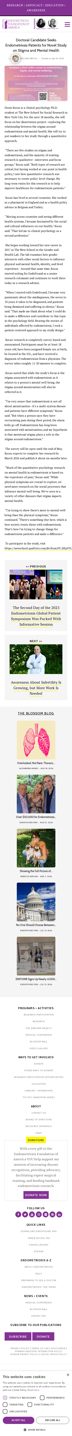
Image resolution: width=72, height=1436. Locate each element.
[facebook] (18, 1214)
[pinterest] (52, 1214)
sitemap (39, 1251)
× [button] (67, 1375)
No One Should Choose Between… (36, 925)
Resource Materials (39, 1126)
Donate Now (36, 1195)
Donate (43, 1336)
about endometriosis (39, 1266)
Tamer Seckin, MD (39, 1238)
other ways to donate (39, 1070)
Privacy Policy (20, 1348)
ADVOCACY (34, 5)
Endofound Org (28, 822)
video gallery (39, 1048)
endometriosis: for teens (39, 1287)
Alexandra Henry (28, 768)
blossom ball (39, 1041)
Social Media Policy (54, 1354)
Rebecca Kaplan (29, 876)
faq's (38, 1273)
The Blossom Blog (36, 713)
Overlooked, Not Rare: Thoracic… (36, 763)
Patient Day (38, 1315)
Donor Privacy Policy (25, 1354)
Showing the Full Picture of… (36, 871)
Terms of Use (40, 1348)
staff (38, 1133)
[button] (36, 1430)
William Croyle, (29, 58)
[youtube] (32, 1214)
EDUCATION (54, 5)
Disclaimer (58, 1348)
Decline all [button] (52, 1420)
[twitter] (25, 1214)
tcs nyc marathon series (39, 1097)
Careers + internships (39, 1090)
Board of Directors (39, 1119)
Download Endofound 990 (39, 1231)
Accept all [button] (18, 1420)
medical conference (38, 1034)
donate (38, 1063)
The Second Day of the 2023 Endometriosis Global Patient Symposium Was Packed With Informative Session (36, 616)
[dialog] (36, 1403)
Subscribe (18, 1336)
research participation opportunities (39, 1077)
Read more (33, 1390)
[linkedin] (59, 1214)
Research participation (39, 1014)
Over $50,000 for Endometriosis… (36, 817)
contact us (39, 1112)
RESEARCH (15, 5)
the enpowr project (39, 1028)
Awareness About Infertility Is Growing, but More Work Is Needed (36, 688)
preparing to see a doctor (38, 1280)
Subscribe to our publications (35, 1325)
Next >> (36, 641)
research (39, 1021)
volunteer (39, 1084)
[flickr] (46, 1214)
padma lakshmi (38, 1244)
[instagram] (39, 1214)
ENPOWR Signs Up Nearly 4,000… (36, 979)
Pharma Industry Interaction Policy (39, 1351)
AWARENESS (36, 10)
